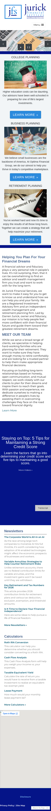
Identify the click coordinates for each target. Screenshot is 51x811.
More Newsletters (15, 625)
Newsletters (13, 531)
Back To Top (39, 808)
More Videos (25, 470)
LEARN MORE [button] (24, 115)
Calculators (13, 636)
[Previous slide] (3, 44)
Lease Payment (13, 690)
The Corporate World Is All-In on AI (24, 537)
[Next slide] (48, 44)
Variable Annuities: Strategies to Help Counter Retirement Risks (23, 562)
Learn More (9, 410)
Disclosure (25, 797)
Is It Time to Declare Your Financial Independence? (24, 610)
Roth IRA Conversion (16, 642)
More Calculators (15, 704)
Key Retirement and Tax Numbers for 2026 (24, 586)
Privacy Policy (7, 805)
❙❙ (29, 47)
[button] (38, 24)
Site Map (20, 805)
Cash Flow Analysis (15, 657)
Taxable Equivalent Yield (18, 672)
